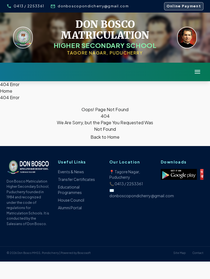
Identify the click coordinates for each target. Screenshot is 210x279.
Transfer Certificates (76, 179)
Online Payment (184, 6)
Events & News (71, 171)
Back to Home (105, 137)
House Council (71, 200)
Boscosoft (84, 252)
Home (6, 91)
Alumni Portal (70, 207)
